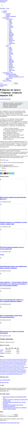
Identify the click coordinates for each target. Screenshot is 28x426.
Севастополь (9, 19)
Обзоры (8, 15)
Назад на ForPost (7, 80)
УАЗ (21, 364)
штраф (2, 374)
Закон (4, 363)
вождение (3, 368)
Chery (2, 359)
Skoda (21, 360)
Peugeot (11, 37)
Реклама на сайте (4, 382)
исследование (4, 370)
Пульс (4, 12)
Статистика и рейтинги (6, 364)
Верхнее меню (3, 0)
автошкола (10, 367)
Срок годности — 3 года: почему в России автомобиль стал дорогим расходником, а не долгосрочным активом (13, 283)
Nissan (10, 36)
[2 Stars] (4, 166)
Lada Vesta (10, 360)
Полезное (8, 13)
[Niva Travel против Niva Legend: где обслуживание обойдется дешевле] (5, 296)
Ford (10, 24)
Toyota (10, 41)
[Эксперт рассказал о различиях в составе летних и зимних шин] (13, 219)
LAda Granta (3, 360)
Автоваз (12, 362)
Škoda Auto (12, 40)
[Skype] (11, 173)
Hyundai (11, 27)
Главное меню (3, 84)
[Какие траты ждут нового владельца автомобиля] (5, 328)
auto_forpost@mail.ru (5, 380)
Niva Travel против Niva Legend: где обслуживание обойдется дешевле (11, 300)
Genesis (11, 25)
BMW (10, 21)
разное (5, 372)
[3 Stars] (5, 166)
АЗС (4, 165)
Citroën (10, 23)
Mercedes (11, 33)
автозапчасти (20, 366)
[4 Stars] (7, 166)
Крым (7, 45)
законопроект (20, 368)
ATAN (1, 350)
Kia (10, 28)
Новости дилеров (13, 75)
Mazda (10, 32)
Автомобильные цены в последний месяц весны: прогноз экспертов (13, 267)
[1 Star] (2, 166)
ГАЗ (10, 44)
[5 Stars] (8, 166)
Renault (11, 39)
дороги (9, 368)
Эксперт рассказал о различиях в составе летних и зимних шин (13, 223)
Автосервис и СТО (8, 72)
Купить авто (6, 17)
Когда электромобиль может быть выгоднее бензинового (11, 316)
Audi (10, 20)
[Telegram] (13, 173)
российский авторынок (14, 372)
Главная (5, 11)
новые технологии (11, 371)
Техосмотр (15, 364)
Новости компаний (11, 16)
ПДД (14, 363)
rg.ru (7, 160)
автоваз (13, 366)
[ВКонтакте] (1, 173)
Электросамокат (6, 366)
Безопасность (19, 362)
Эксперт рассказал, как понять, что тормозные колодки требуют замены (15, 408)
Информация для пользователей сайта (9, 422)
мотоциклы (3, 371)
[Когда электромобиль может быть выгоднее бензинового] (5, 312)
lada (25, 359)
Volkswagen (12, 43)
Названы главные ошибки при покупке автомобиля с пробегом (13, 405)
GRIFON (2, 353)
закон (14, 368)
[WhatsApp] (9, 173)
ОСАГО (9, 363)
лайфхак (23, 370)
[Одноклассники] (3, 173)
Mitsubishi (11, 35)
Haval (11, 359)
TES (1, 351)
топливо (23, 372)
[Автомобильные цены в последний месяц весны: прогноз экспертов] (5, 263)
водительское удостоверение (21, 367)
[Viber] (7, 173)
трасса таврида (9, 165)
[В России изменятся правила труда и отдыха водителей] (13, 244)
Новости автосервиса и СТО (16, 76)
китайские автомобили (14, 370)
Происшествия (21, 363)
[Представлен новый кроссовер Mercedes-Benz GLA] (13, 194)
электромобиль (18, 374)
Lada (10, 29)
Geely (7, 359)
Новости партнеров (11, 74)
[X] (5, 173)
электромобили (9, 374)
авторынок (3, 367)
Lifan (10, 31)
